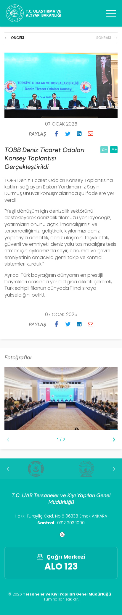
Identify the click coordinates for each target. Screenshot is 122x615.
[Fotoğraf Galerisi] (61, 398)
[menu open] (111, 13)
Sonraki (103, 38)
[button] (56, 133)
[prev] (8, 468)
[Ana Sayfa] (33, 13)
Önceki (17, 38)
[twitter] (61, 534)
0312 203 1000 (71, 522)
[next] (114, 468)
